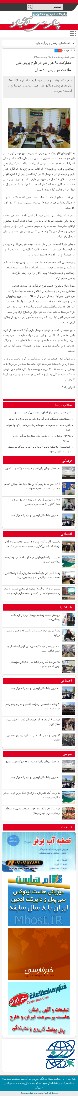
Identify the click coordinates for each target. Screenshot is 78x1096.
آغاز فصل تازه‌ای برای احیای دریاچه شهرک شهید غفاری (42, 412)
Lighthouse (52, 1093)
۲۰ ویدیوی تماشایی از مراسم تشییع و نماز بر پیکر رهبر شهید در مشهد (32, 706)
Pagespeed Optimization (32, 1093)
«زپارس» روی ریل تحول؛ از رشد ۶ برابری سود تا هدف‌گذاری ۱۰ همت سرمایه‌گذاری (36, 502)
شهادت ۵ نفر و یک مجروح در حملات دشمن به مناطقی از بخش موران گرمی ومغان (32, 810)
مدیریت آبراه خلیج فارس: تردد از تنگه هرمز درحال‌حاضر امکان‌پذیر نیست (31, 559)
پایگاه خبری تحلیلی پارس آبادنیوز (38, 22)
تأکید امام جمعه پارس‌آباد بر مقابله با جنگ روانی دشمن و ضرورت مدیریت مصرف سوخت (32, 486)
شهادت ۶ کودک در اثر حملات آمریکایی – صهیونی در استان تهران (32, 721)
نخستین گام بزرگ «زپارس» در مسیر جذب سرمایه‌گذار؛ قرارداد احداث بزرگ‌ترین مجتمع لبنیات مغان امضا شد (32, 544)
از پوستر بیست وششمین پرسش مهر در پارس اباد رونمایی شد (35, 617)
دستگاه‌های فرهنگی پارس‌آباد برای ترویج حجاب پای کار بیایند (40, 418)
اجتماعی (66, 681)
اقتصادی (66, 534)
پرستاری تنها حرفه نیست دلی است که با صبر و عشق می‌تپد (33, 633)
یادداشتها (66, 607)
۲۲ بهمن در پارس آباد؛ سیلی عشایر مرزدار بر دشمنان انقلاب (33, 737)
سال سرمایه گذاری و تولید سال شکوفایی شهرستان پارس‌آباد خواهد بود (35, 664)
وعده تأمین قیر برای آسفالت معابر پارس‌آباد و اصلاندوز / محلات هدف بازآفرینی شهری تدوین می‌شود (32, 575)
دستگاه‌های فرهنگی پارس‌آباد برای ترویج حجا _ (47, 43)
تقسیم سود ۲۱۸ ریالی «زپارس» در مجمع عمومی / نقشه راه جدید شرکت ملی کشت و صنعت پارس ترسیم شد (31, 591)
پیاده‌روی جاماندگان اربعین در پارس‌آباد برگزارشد (35, 515)
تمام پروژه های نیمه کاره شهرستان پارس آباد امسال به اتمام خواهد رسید (33, 648)
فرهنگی (67, 461)
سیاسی (67, 754)
